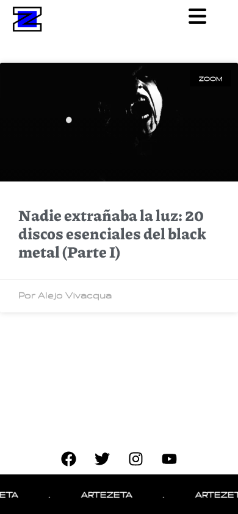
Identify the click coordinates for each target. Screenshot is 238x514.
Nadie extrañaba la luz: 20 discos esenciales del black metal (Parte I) (112, 233)
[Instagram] (136, 459)
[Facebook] (69, 459)
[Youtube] (169, 459)
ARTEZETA (105, 494)
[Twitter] (102, 459)
